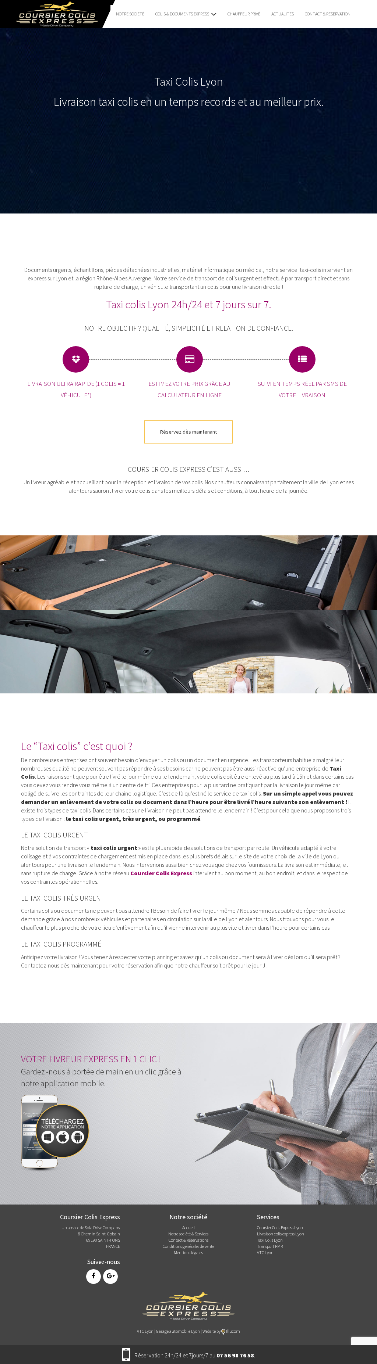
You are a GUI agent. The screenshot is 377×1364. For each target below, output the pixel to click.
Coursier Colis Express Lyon (280, 1227)
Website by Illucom (221, 1331)
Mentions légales (188, 1252)
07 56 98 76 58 (235, 1355)
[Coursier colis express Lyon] (188, 1305)
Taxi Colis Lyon (270, 1240)
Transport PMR (270, 1246)
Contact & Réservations (188, 1240)
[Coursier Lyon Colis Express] (54, 13)
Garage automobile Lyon (178, 1331)
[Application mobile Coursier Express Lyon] (58, 1131)
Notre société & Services (188, 1233)
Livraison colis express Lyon (280, 1233)
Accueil (188, 1227)
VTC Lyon (265, 1252)
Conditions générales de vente (188, 1246)
